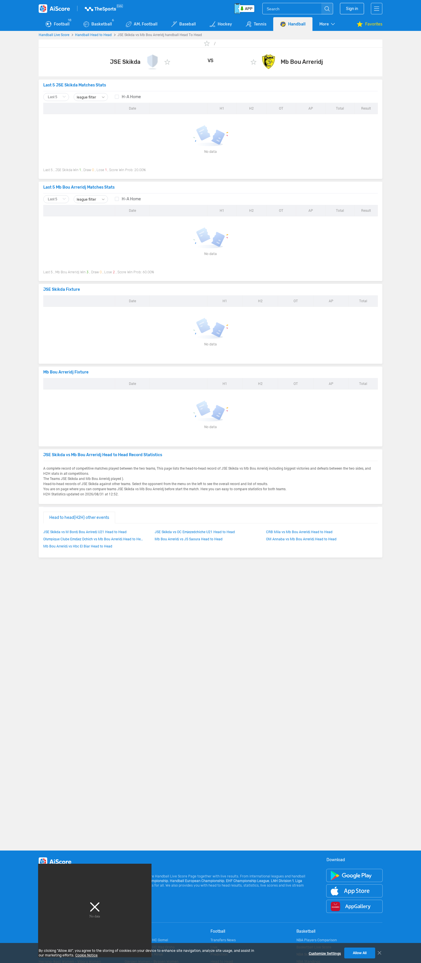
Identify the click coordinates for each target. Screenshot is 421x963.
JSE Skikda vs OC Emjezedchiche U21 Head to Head (195, 531)
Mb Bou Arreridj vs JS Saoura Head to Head (189, 539)
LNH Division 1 (282, 881)
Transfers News (223, 940)
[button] (327, 24)
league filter (87, 97)
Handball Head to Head (93, 34)
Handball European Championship (197, 881)
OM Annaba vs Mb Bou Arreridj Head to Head (301, 539)
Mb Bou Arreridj (302, 61)
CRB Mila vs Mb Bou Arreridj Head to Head (299, 531)
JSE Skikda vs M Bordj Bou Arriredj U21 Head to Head (85, 531)
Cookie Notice (86, 955)
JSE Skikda (125, 61)
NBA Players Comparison (316, 940)
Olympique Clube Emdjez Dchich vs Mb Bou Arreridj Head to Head (93, 539)
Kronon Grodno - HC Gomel (146, 940)
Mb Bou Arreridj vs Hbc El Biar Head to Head (77, 546)
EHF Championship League (247, 881)
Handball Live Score (54, 34)
